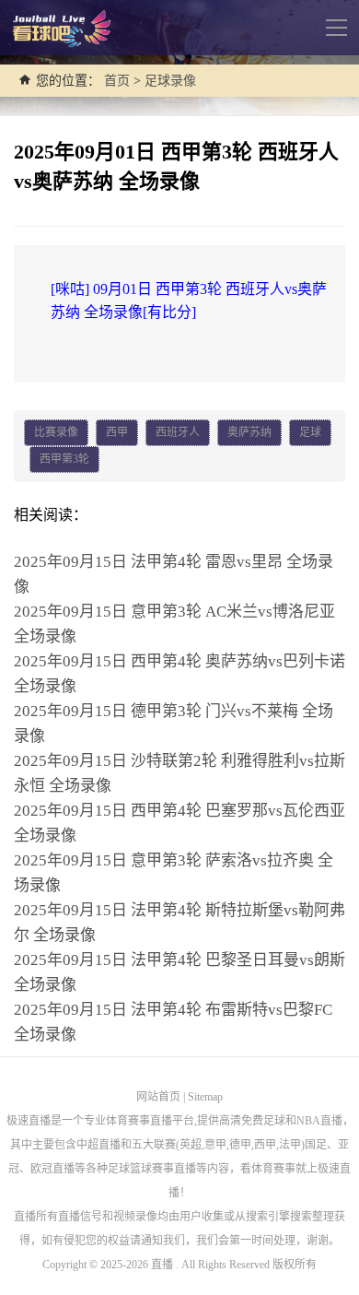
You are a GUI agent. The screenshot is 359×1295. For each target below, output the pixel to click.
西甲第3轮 (64, 459)
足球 (310, 432)
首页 (117, 81)
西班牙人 (178, 432)
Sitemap (205, 1096)
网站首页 (158, 1096)
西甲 (117, 432)
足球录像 (170, 81)
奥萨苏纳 (249, 432)
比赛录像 (56, 432)
